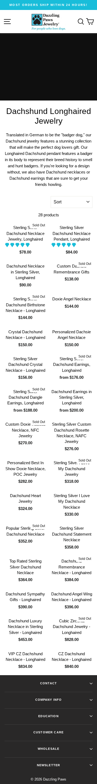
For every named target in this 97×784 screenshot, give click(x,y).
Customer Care (48, 732)
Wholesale (48, 748)
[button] (18, 245)
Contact (48, 683)
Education (48, 716)
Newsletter (48, 765)
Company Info (48, 699)
